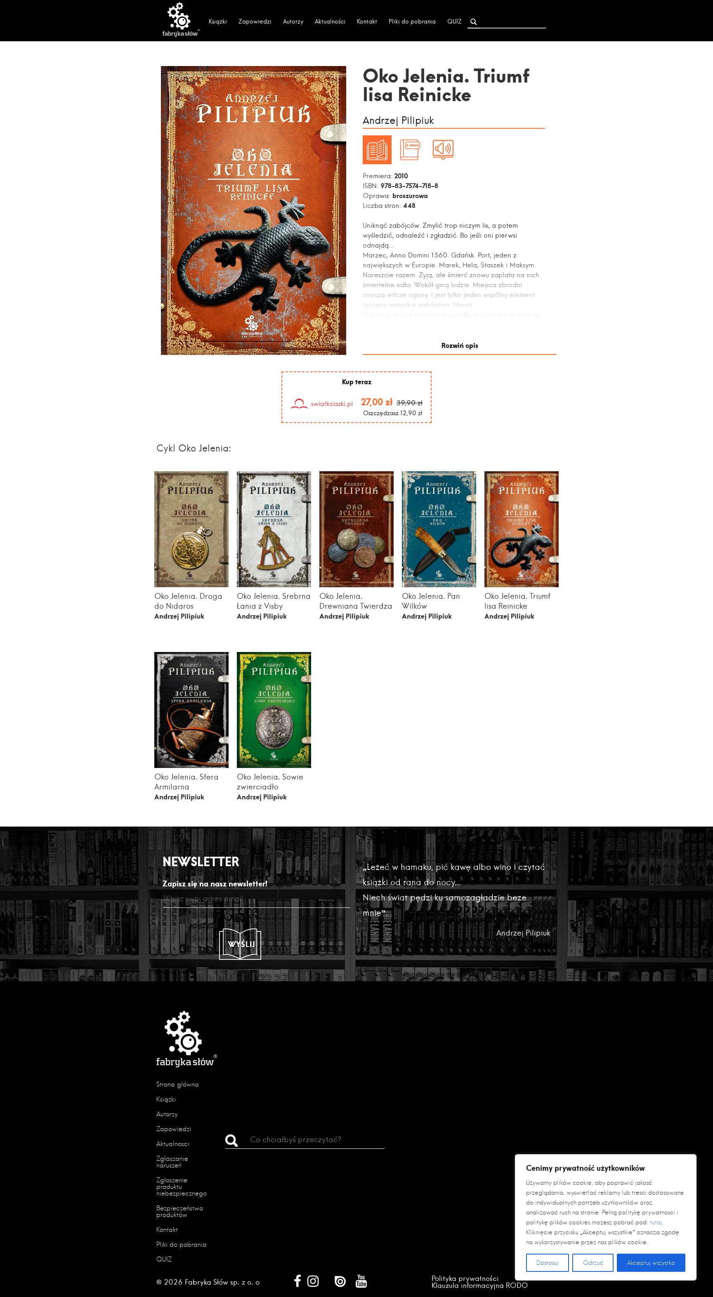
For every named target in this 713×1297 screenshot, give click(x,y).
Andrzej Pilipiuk (398, 120)
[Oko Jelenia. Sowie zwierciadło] (274, 765)
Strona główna (177, 1084)
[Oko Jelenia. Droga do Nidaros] (191, 584)
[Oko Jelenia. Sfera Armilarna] (191, 765)
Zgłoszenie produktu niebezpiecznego (181, 1186)
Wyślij (241, 944)
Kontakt (367, 21)
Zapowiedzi (255, 21)
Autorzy (293, 21)
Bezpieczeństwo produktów (179, 1211)
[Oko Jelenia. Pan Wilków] (439, 584)
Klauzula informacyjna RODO (480, 1285)
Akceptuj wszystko (651, 1262)
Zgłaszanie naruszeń (172, 1162)
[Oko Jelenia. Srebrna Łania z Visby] (274, 584)
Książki (218, 21)
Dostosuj (547, 1262)
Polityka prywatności (465, 1278)
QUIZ (454, 21)
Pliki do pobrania (412, 21)
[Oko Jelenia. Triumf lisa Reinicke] (521, 584)
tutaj (656, 1222)
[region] (605, 1217)
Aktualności (330, 21)
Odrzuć (593, 1262)
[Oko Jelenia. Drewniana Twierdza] (356, 584)
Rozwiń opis (459, 345)
